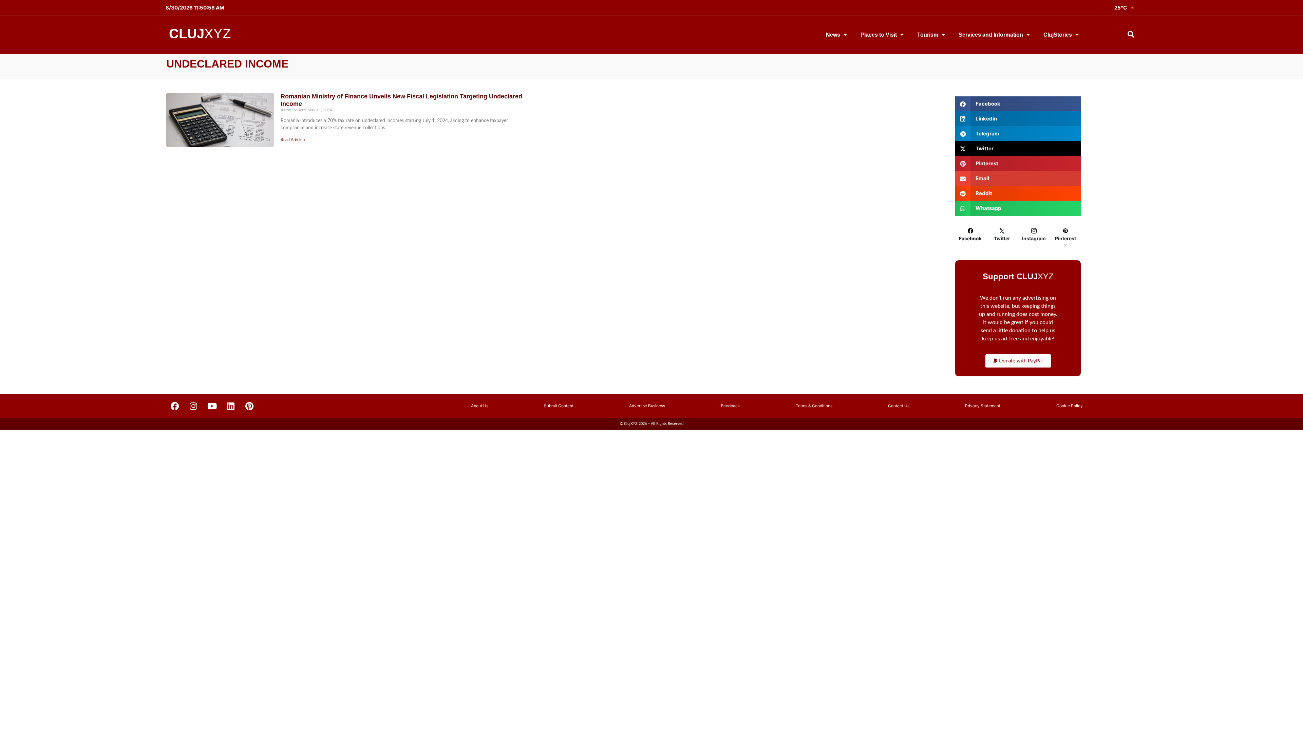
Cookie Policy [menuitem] (1069, 405)
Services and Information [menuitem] (991, 35)
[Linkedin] (230, 405)
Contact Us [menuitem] (898, 405)
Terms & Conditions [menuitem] (814, 405)
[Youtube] (212, 405)
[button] (1018, 361)
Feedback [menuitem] (730, 405)
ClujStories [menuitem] (1057, 35)
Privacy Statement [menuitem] (982, 405)
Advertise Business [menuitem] (647, 405)
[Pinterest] (249, 405)
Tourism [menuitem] (927, 35)
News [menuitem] (833, 35)
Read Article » (293, 140)
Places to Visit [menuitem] (879, 35)
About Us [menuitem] (479, 405)
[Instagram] (193, 405)
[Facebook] (174, 405)
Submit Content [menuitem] (558, 405)
